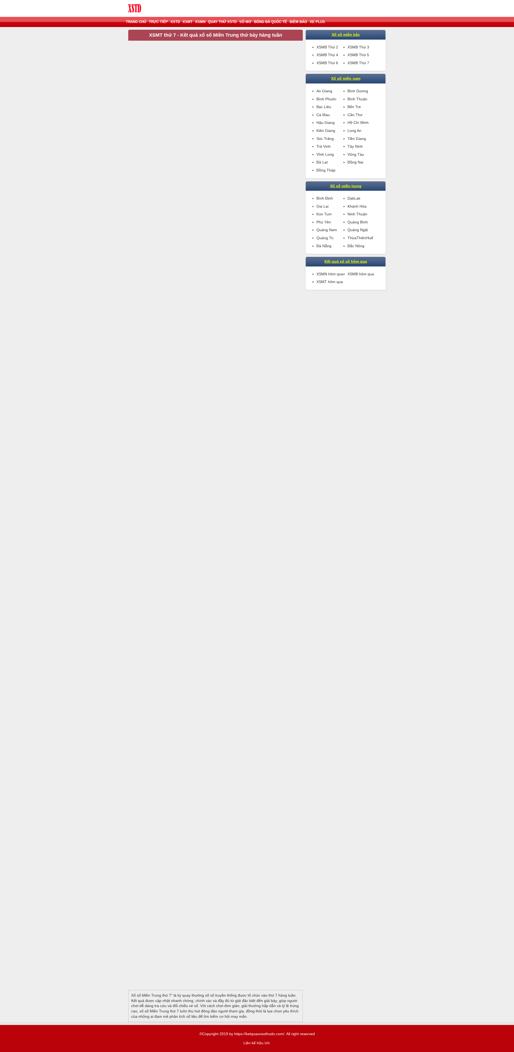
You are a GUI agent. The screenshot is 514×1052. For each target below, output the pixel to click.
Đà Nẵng (323, 246)
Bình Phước (326, 99)
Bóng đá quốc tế (270, 22)
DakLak (353, 198)
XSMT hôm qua (329, 282)
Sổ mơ (245, 22)
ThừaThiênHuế (360, 238)
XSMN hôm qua (329, 274)
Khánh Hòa (356, 206)
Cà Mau (323, 115)
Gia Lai (322, 206)
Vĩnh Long (325, 154)
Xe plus (317, 22)
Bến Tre (354, 107)
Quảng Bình (357, 222)
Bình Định (324, 198)
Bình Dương (357, 91)
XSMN (200, 22)
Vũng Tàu (355, 154)
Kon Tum (324, 214)
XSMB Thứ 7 (358, 63)
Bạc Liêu (323, 107)
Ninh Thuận (357, 214)
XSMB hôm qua (360, 274)
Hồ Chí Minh (358, 122)
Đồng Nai (355, 162)
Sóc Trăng (325, 138)
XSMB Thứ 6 (327, 63)
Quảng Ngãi (357, 230)
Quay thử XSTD (222, 22)
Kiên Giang (325, 130)
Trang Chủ (136, 22)
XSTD (175, 22)
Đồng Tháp (325, 170)
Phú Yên (323, 222)
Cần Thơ (354, 115)
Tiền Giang (356, 138)
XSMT (187, 22)
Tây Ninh (355, 146)
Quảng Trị (324, 238)
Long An (354, 130)
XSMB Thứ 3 (358, 47)
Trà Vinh (323, 146)
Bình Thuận (357, 99)
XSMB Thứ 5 (358, 55)
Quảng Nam (326, 230)
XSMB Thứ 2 (327, 47)
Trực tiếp (158, 22)
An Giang (324, 91)
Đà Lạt (322, 162)
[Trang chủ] (135, 8)
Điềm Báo (298, 22)
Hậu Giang (325, 122)
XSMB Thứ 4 (327, 55)
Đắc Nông (355, 246)
